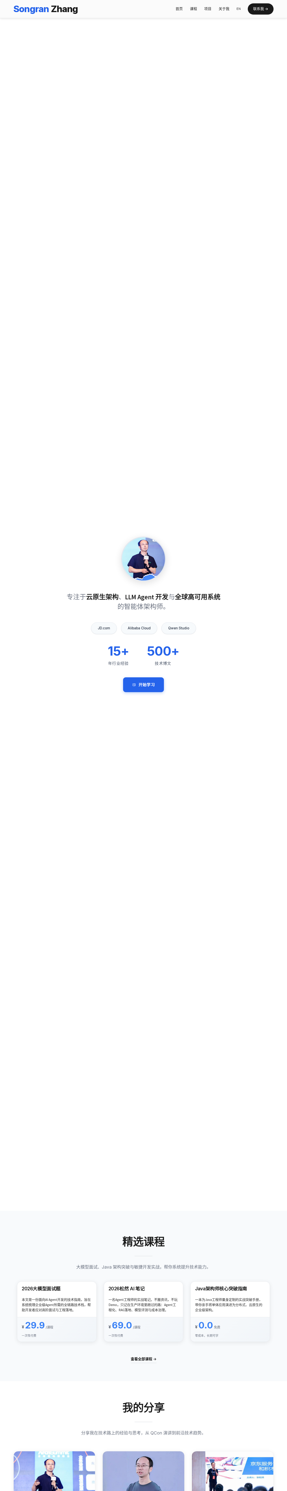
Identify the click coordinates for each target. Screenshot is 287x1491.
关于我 (224, 9)
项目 (207, 9)
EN (239, 9)
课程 (193, 9)
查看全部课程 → (144, 1359)
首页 (179, 9)
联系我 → (260, 9)
